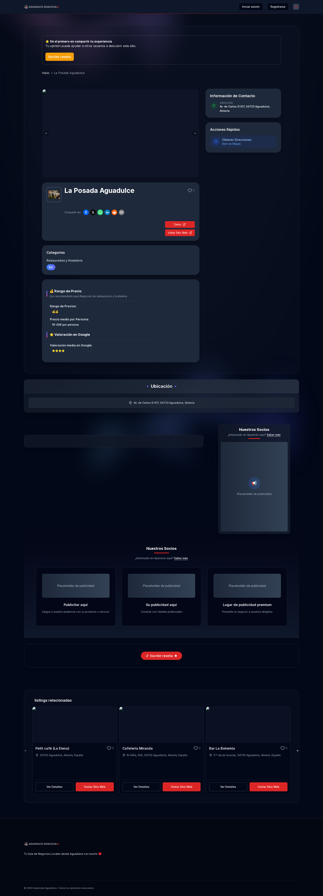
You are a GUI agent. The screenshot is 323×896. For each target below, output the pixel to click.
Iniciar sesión (251, 6)
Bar (51, 267)
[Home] (42, 7)
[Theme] (296, 7)
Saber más (274, 434)
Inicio (45, 73)
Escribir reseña (59, 57)
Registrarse (277, 6)
